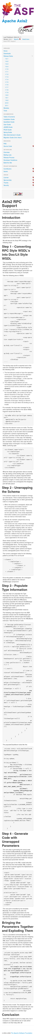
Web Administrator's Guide (12, 135)
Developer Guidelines (10, 160)
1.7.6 (6, 85)
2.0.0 (6, 103)
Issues (6, 171)
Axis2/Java (25, 39)
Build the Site (8, 163)
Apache (16, 39)
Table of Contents (9, 117)
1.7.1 (6, 72)
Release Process (9, 157)
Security (6, 185)
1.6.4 (6, 66)
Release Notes (8, 56)
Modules (6, 108)
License (6, 177)
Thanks (6, 183)
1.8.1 (6, 98)
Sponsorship (8, 180)
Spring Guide (8, 132)
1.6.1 (6, 59)
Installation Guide (9, 119)
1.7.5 (6, 82)
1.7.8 (6, 90)
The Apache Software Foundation (21, 1033)
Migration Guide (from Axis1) (13, 137)
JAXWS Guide (8, 127)
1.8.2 (6, 100)
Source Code (8, 146)
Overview (7, 152)
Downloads (7, 53)
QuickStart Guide (9, 122)
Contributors (7, 169)
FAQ (5, 144)
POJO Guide (8, 130)
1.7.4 (6, 79)
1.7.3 (6, 77)
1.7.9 (6, 92)
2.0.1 (6, 105)
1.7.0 (6, 69)
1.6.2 (6, 61)
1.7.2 (6, 74)
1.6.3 (6, 64)
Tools (5, 111)
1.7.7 (6, 87)
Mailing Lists (7, 155)
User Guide (7, 124)
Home (5, 51)
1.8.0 (6, 95)
